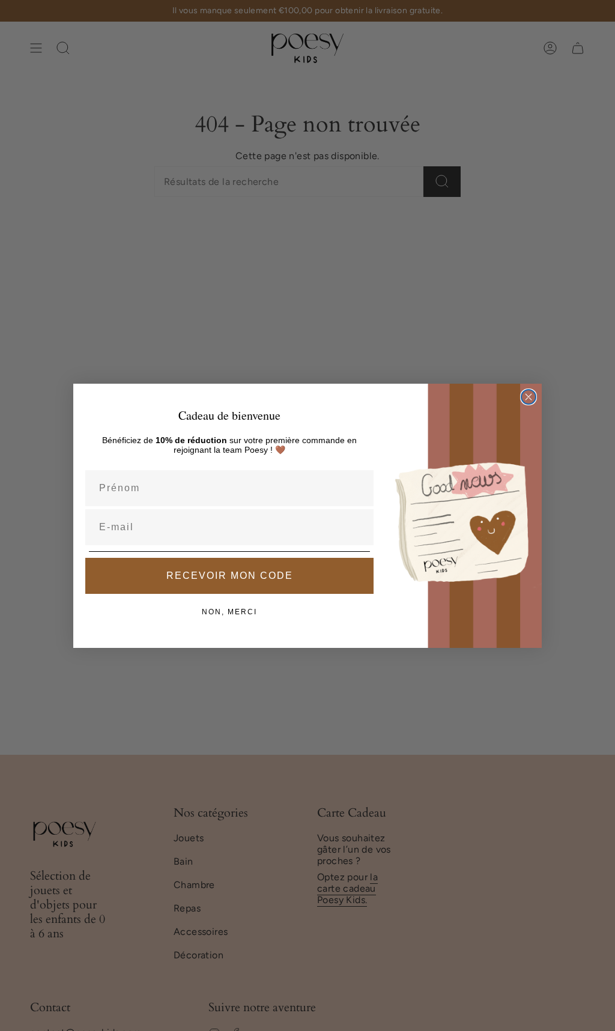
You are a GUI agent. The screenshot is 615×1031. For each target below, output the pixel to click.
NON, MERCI (229, 612)
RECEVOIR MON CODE (229, 575)
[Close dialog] (528, 397)
